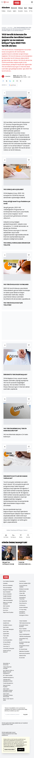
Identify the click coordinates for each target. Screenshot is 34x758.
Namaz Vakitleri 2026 (24, 583)
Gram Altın (6, 631)
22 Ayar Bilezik (6, 642)
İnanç (25, 11)
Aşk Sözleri (6, 627)
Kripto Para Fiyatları (8, 612)
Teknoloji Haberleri (8, 600)
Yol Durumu (22, 605)
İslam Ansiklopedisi (24, 634)
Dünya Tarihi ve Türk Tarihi (24, 631)
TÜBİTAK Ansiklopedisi (25, 636)
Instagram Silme (23, 615)
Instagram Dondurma (22, 612)
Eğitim (14, 11)
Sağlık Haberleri (7, 596)
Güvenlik (20, 11)
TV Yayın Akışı (22, 609)
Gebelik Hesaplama (8, 677)
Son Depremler (23, 601)
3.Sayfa (9, 11)
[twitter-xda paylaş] (6, 81)
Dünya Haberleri (7, 594)
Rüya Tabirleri (23, 628)
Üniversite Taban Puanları (23, 625)
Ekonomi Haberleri (8, 585)
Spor (25, 8)
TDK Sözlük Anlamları (24, 623)
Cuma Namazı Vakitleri (23, 586)
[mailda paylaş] (17, 81)
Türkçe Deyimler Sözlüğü (7, 667)
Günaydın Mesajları (8, 629)
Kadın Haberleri (7, 598)
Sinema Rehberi (23, 607)
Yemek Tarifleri (7, 621)
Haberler (4, 27)
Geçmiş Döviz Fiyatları (6, 686)
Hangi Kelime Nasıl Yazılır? (24, 646)
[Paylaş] (29, 93)
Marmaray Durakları (24, 653)
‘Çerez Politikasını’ (20, 745)
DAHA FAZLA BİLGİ (9, 749)
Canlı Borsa (22, 581)
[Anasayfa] (6, 577)
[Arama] (2, 2)
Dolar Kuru (6, 608)
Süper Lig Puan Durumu (7, 651)
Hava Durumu (23, 603)
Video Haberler (23, 621)
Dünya (20, 8)
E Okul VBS (22, 593)
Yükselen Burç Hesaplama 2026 (7, 680)
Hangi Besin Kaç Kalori (23, 639)
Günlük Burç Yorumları (22, 598)
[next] (31, 555)
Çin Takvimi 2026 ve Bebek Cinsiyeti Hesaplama (8, 672)
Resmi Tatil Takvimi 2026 (8, 699)
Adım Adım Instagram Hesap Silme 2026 (8, 695)
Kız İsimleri (22, 657)
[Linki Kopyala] (20, 81)
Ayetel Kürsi (6, 623)
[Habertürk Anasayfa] (17, 2)
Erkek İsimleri (22, 655)
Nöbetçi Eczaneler (24, 589)
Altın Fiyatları (6, 606)
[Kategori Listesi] (32, 2)
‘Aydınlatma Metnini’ (8, 746)
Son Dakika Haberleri (8, 581)
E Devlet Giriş (22, 595)
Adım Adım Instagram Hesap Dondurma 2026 (8, 690)
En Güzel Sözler (23, 649)
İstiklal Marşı (22, 591)
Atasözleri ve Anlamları (6, 664)
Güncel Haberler (7, 587)
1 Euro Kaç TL (6, 646)
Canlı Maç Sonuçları (8, 648)
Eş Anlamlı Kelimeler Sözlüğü (24, 642)
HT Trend (31, 11)
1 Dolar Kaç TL (6, 644)
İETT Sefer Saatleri (7, 675)
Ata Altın (5, 638)
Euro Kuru (5, 610)
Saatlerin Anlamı (7, 625)
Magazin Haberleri (8, 589)
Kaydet (25, 714)
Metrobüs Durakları (24, 651)
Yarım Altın (6, 636)
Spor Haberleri (6, 592)
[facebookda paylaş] (3, 81)
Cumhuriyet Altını (7, 640)
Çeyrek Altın (6, 633)
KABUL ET (20, 749)
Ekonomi (14, 8)
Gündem (6, 7)
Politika (3, 11)
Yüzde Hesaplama (8, 683)
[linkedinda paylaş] (10, 81)
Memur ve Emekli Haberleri (7, 603)
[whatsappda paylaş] (13, 81)
